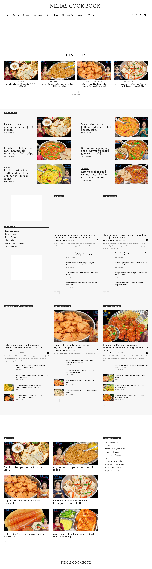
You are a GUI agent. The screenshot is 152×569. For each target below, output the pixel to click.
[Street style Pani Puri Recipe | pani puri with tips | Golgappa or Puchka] (108, 378)
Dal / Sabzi (21, 81)
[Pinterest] (136, 15)
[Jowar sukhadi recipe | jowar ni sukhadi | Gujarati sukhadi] (108, 285)
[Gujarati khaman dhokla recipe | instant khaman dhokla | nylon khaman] (9, 387)
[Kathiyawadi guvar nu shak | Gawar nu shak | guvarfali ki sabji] (131, 150)
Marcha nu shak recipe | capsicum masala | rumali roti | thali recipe (18, 150)
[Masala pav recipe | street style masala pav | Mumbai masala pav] (108, 368)
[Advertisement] (76, 36)
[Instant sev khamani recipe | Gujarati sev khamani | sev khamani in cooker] (9, 368)
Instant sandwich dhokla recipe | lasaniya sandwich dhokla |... (71, 502)
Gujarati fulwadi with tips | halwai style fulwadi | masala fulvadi (79, 361)
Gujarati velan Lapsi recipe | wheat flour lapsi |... (75, 468)
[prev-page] (74, 92)
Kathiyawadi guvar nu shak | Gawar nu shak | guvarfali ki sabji (95, 150)
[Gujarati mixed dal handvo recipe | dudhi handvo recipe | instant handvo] (9, 397)
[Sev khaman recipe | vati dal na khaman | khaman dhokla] (108, 387)
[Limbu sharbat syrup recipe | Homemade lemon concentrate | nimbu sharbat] (59, 255)
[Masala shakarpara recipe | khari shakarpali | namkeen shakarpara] (59, 372)
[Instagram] (133, 15)
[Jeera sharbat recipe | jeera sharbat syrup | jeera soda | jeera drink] (59, 284)
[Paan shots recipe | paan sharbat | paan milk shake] (59, 274)
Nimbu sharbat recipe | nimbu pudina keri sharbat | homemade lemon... (75, 236)
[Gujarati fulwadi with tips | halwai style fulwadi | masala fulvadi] (59, 363)
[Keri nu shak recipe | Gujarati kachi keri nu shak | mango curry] (131, 174)
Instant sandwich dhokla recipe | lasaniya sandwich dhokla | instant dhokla (131, 85)
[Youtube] (140, 15)
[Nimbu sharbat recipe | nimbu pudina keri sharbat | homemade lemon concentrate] (76, 216)
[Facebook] (129, 15)
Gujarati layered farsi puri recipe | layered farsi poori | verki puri (94, 85)
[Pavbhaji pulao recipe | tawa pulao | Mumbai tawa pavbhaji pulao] (108, 397)
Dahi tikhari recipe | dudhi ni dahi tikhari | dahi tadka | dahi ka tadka (17, 174)
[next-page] (77, 92)
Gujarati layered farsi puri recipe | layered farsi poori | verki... (72, 346)
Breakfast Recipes (131, 81)
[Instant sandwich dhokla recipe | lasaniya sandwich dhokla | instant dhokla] (131, 70)
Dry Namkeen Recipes (94, 81)
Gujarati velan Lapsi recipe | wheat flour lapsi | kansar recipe (57, 85)
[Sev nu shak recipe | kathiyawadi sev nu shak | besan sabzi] (131, 127)
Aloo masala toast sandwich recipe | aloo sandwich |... (73, 535)
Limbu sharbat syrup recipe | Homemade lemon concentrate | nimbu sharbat (80, 254)
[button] (145, 15)
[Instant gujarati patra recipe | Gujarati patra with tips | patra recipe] (9, 378)
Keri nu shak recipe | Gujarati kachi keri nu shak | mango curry (94, 174)
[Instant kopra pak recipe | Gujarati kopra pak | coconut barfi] (108, 265)
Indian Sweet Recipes (58, 81)
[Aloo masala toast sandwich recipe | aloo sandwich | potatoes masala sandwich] (75, 520)
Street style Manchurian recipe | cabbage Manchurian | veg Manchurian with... (125, 347)
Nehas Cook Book (9, 132)
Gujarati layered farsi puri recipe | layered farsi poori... (22, 502)
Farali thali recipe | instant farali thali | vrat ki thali (21, 85)
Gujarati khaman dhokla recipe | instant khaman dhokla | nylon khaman (30, 386)
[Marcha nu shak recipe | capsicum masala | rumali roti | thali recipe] (54, 150)
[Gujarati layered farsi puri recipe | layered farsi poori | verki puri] (94, 70)
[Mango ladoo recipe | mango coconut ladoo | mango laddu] (108, 275)
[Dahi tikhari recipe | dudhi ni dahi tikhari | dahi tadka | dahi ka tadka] (54, 174)
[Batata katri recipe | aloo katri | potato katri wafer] (59, 392)
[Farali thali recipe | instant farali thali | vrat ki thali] (21, 70)
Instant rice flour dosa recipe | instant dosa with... (24, 535)
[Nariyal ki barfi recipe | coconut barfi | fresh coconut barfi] (108, 255)
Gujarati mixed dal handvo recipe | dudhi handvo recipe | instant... (30, 396)
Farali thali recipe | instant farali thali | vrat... (25, 468)
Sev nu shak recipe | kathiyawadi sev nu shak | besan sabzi (96, 126)
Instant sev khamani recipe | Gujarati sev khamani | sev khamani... (30, 366)
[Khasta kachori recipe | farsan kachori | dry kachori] (59, 382)
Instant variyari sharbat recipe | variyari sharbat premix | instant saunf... (80, 264)
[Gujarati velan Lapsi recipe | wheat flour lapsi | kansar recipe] (58, 70)
